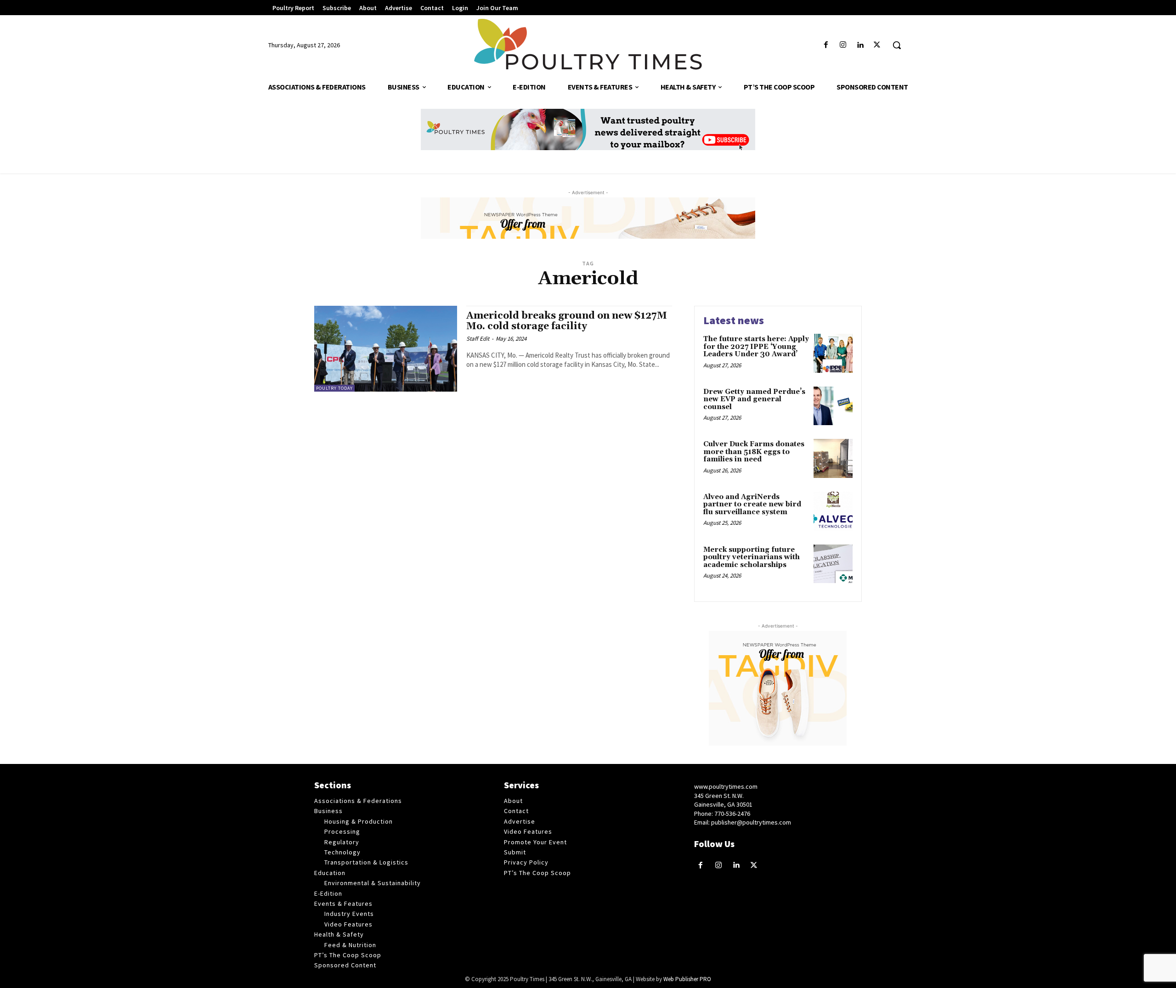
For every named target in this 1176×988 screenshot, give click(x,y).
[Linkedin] (860, 45)
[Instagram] (843, 45)
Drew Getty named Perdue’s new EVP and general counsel (754, 399)
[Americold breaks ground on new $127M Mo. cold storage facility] (385, 349)
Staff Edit (477, 338)
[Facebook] (826, 45)
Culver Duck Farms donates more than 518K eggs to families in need (753, 452)
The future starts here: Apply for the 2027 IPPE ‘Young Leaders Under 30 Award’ (756, 347)
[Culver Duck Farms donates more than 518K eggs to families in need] (833, 458)
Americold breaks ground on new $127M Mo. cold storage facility (566, 321)
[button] (897, 45)
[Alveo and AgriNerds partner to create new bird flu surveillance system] (833, 511)
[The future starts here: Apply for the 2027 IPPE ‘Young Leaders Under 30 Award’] (833, 353)
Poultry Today (334, 388)
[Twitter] (877, 45)
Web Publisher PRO (687, 979)
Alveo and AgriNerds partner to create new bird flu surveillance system (752, 504)
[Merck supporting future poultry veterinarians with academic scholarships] (833, 564)
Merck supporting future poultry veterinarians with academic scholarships (751, 557)
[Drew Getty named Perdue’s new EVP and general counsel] (833, 406)
